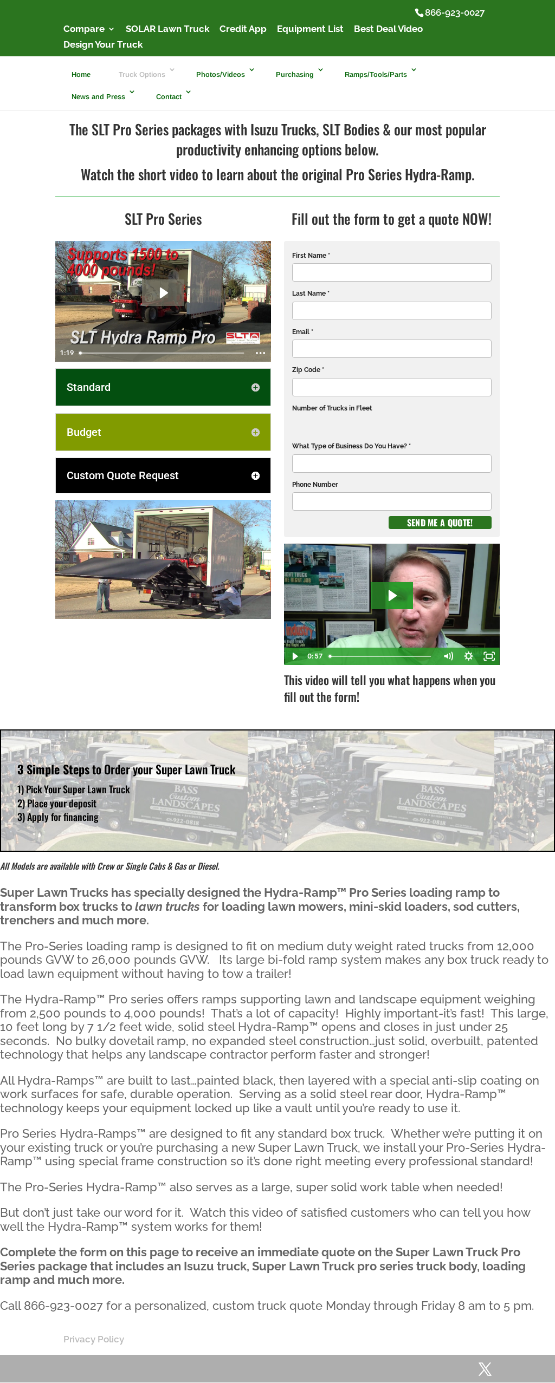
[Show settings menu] (469, 656)
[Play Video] (294, 656)
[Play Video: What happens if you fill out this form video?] (392, 595)
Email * (302, 332)
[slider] (162, 353)
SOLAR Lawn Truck (167, 29)
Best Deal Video (388, 29)
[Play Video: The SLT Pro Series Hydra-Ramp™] (163, 292)
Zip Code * (308, 370)
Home (81, 74)
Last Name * (311, 293)
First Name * (311, 255)
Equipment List (310, 29)
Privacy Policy (93, 1339)
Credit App (243, 29)
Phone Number (315, 484)
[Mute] (448, 656)
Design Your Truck (103, 45)
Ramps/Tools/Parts (376, 74)
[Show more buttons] (260, 353)
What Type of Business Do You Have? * (351, 446)
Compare (84, 29)
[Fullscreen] (489, 656)
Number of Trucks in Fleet (332, 408)
